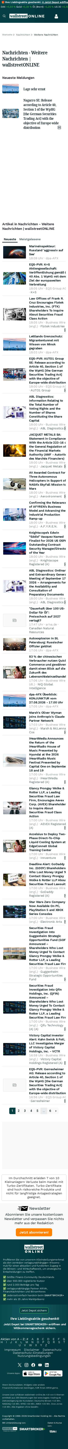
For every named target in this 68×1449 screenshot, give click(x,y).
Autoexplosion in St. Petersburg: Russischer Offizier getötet (46, 642)
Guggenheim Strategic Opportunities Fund (46, 975)
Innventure (48, 858)
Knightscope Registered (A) (43, 562)
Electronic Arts (51, 921)
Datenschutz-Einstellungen (33, 1353)
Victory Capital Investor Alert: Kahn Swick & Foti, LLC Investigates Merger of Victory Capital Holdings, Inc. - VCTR (47, 1043)
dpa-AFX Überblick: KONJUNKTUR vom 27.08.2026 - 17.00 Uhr (46, 698)
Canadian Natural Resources (41, 630)
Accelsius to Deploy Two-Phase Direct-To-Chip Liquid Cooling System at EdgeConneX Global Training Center (47, 842)
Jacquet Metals (51, 466)
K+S (33, 292)
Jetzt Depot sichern (34, 1310)
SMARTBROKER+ (54, 1295)
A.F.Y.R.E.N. (48, 526)
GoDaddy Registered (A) (41, 893)
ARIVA (49, 1388)
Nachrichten (23, 34)
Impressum (12, 1350)
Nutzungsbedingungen (34, 1356)
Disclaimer (31, 1350)
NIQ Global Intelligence (41, 686)
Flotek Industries (52, 326)
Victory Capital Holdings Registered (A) (46, 1061)
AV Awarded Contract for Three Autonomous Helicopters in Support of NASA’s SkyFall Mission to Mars (47, 480)
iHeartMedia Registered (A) (43, 780)
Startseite (7, 34)
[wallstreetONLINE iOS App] (31, 1375)
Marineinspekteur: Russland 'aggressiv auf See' (46, 250)
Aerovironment (51, 496)
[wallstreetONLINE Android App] (53, 1375)
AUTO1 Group (40, 390)
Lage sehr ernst (34, 89)
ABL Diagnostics (51, 428)
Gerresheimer (40, 1101)
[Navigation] (4, 16)
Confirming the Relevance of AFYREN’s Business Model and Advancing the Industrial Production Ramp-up (47, 510)
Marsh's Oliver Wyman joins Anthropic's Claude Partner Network (47, 716)
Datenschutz (52, 1350)
